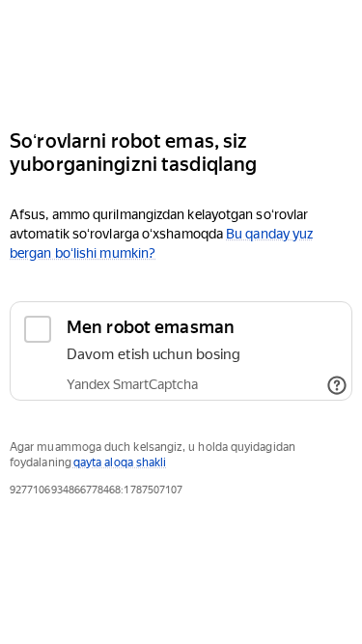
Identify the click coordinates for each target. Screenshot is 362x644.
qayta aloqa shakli (119, 462)
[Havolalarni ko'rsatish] (336, 385)
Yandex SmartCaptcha (132, 384)
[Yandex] (181, 56)
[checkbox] (181, 351)
